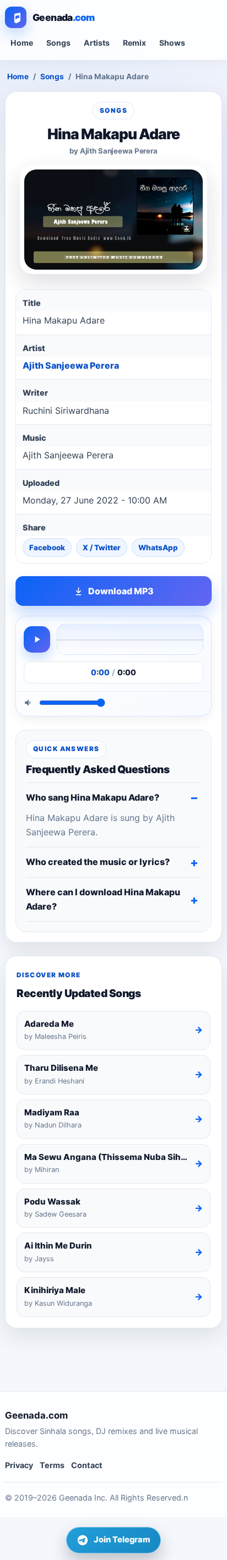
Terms (52, 1465)
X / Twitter (102, 547)
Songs (58, 42)
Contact (86, 1465)
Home (21, 42)
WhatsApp (158, 547)
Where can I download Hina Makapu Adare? (103, 899)
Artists (97, 42)
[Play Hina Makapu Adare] (37, 639)
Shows (172, 42)
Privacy (19, 1465)
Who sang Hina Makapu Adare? (92, 797)
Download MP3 (121, 590)
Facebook (47, 547)
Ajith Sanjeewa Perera (71, 365)
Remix (134, 42)
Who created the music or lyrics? (98, 861)
